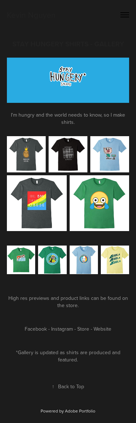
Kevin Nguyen (31, 14)
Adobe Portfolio (80, 411)
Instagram (62, 328)
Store (83, 328)
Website (102, 328)
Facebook (36, 328)
